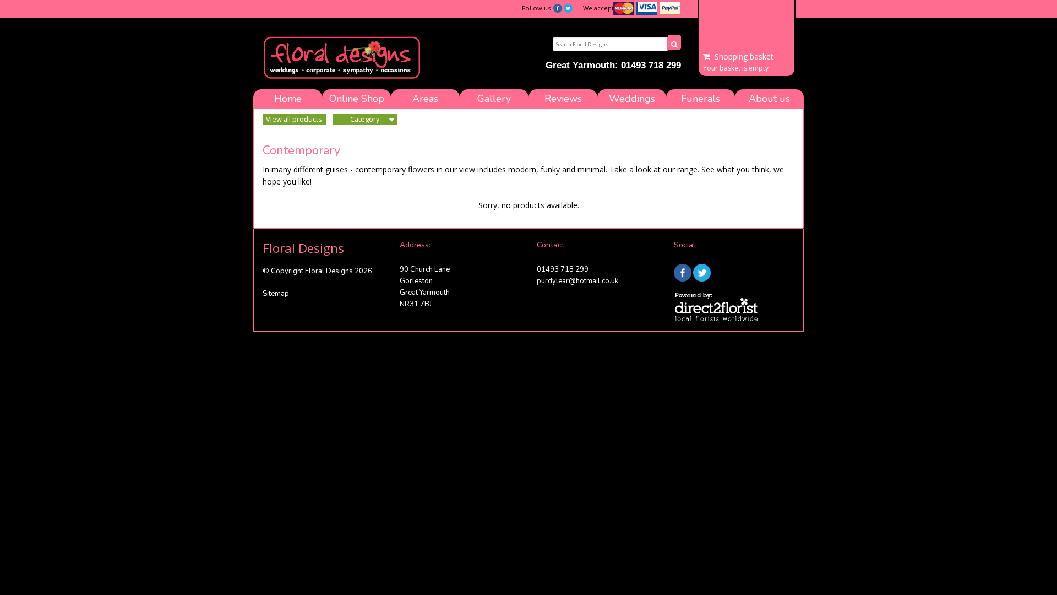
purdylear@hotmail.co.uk (577, 281)
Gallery (494, 98)
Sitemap (276, 294)
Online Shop (356, 98)
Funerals (700, 98)
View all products (294, 119)
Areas (425, 98)
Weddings (632, 98)
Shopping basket (744, 57)
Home (288, 98)
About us (769, 98)
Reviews (563, 98)
